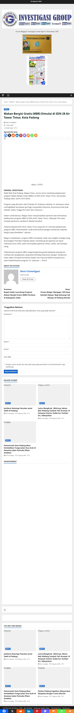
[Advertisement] (37, 478)
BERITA (6, 109)
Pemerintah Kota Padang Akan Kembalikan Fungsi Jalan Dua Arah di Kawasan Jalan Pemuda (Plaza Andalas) (20, 449)
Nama (6, 342)
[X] (9, 135)
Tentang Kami (56, 708)
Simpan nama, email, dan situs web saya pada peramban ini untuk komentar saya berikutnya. (35, 365)
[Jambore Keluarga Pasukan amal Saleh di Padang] (20, 395)
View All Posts (28, 279)
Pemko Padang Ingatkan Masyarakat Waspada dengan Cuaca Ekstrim (54, 692)
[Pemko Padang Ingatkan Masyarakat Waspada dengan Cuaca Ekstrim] (54, 678)
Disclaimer (66, 708)
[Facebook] (5, 135)
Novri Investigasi (11, 122)
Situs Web (7, 357)
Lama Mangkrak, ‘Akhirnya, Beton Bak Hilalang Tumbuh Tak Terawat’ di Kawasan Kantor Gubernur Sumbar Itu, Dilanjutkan (54, 412)
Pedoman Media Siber (42, 708)
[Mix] (28, 135)
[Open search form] (71, 95)
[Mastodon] (24, 135)
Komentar (8, 314)
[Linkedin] (17, 135)
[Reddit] (13, 135)
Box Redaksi (28, 708)
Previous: (19, 293)
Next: (55, 293)
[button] (3, 95)
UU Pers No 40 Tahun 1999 (12, 708)
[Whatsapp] (32, 135)
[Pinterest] (20, 135)
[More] (35, 135)
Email (6, 349)
